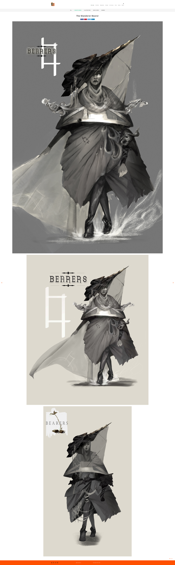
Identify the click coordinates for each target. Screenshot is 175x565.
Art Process (111, 5)
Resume (106, 5)
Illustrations (87, 10)
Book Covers (96, 10)
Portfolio (97, 5)
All (71, 10)
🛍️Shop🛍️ (92, 5)
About (123, 5)
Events (119, 5)
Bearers (103, 10)
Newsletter (102, 5)
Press (116, 5)
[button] (171, 559)
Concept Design (77, 10)
